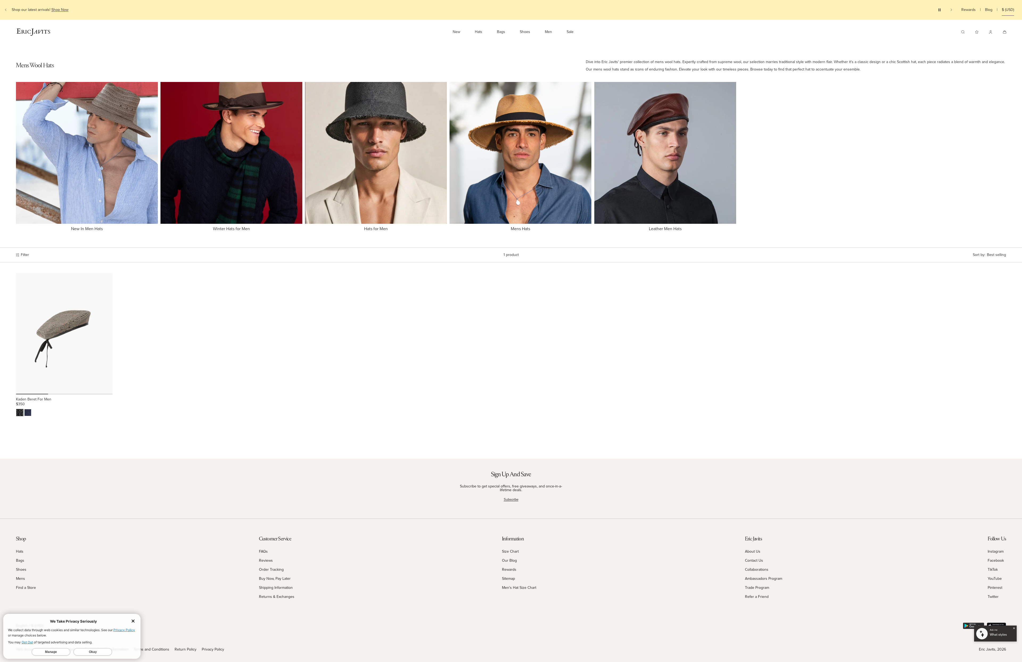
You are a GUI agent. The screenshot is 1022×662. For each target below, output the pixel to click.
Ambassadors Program (763, 578)
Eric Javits (987, 649)
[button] (989, 255)
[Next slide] (951, 10)
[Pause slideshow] (939, 10)
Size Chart (510, 551)
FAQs (263, 551)
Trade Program (757, 587)
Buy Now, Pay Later (275, 578)
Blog (988, 10)
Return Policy (185, 649)
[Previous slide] (6, 10)
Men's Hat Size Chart (519, 587)
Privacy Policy (213, 649)
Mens (20, 578)
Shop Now (59, 9)
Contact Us (754, 560)
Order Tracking (271, 569)
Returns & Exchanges (276, 596)
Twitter (993, 596)
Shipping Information (276, 587)
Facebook (996, 560)
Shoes (21, 569)
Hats (19, 551)
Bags (20, 560)
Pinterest (995, 587)
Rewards (968, 10)
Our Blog (509, 560)
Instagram (996, 551)
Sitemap (508, 578)
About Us (752, 551)
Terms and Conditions (151, 649)
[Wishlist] (977, 32)
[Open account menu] (990, 32)
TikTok (993, 569)
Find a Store (26, 587)
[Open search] (963, 32)
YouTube (995, 578)
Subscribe (511, 499)
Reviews (266, 560)
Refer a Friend (757, 596)
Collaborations (756, 569)
